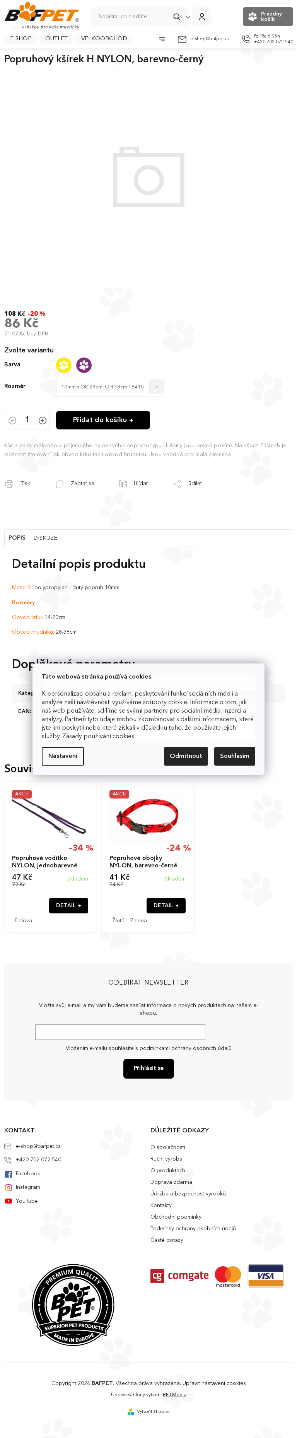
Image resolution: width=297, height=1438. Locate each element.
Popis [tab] (17, 538)
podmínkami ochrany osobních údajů (186, 1048)
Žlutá (118, 920)
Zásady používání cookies (98, 737)
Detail (66, 905)
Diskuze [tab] (45, 538)
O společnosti (167, 1147)
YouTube (27, 1201)
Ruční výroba (166, 1159)
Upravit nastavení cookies (214, 1383)
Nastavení (62, 756)
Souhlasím (234, 756)
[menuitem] (21, 39)
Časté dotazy (166, 1240)
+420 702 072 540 (38, 1160)
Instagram (28, 1187)
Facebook (28, 1173)
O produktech (167, 1170)
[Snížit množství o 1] (12, 421)
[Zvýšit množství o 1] (42, 421)
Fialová (23, 920)
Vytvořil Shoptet (153, 1412)
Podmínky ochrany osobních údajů (193, 1228)
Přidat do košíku (100, 420)
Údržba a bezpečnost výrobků (188, 1194)
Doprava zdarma (171, 1182)
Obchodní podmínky (175, 1217)
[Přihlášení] (202, 16)
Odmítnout (186, 756)
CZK (178, 16)
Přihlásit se (149, 1069)
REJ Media (174, 1395)
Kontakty (161, 1205)
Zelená (138, 920)
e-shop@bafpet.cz (38, 1146)
